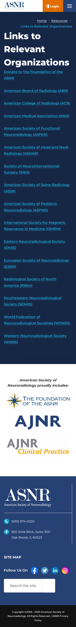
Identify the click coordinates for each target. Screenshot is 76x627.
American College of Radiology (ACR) (37, 103)
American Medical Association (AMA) (36, 116)
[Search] (48, 586)
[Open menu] (69, 6)
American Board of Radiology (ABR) (36, 91)
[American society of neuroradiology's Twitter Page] (44, 570)
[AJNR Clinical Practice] (38, 447)
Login (54, 6)
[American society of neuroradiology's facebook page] (34, 570)
